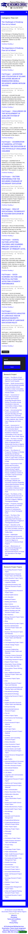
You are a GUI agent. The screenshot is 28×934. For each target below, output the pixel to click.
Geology (7, 735)
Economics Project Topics (12, 678)
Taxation (7, 884)
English (7, 700)
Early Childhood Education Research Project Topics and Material (13, 674)
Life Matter (8, 772)
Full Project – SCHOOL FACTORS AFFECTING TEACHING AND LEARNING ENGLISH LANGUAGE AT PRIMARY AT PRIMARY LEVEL (13, 244)
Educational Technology (12, 693)
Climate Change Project (12, 644)
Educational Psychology (12, 691)
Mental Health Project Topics (13, 809)
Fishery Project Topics (11, 715)
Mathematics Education (12, 794)
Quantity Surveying (10, 862)
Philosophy (8, 831)
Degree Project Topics (11, 662)
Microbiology (9, 811)
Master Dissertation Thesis (13, 792)
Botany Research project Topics (14, 623)
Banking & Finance (10, 599)
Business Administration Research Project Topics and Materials (13, 627)
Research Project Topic (12, 867)
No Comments (7, 31)
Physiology (8, 833)
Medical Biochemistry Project (13, 806)
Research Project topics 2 (12, 869)
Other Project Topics (11, 826)
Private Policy (9, 844)
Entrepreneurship (10, 706)
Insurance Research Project (13, 765)
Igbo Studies (8, 759)
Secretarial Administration (12, 871)
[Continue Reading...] (8, 44)
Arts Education (9, 597)
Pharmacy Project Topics (12, 829)
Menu (2, 12)
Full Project (8, 726)
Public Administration (11, 851)
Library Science (9, 770)
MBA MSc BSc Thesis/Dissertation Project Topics (13, 798)
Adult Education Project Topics (14, 578)
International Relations (11, 768)
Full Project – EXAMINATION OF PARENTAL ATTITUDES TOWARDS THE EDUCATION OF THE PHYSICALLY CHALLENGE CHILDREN (14, 146)
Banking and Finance (11, 601)
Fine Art (21, 29)
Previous (5, 352)
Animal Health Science (11, 594)
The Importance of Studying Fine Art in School (12, 49)
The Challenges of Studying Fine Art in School (12, 23)
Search (6, 359)
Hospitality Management (12, 746)
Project (7, 847)
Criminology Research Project (14, 659)
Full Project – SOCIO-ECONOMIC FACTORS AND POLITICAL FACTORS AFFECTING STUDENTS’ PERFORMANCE (12, 279)
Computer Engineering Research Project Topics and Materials (13, 651)
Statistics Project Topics (12, 882)
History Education (10, 742)
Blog (6, 621)
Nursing (7, 813)
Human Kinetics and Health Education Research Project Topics (13, 750)
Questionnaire (9, 864)
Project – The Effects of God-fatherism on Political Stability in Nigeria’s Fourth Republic (14, 379)
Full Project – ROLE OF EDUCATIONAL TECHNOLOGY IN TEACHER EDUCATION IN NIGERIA (13, 212)
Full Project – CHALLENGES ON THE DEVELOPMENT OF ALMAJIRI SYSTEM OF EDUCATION (14, 114)
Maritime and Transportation (13, 783)
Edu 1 (6, 681)
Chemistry (8, 640)
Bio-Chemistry (9, 614)
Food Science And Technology (14, 718)
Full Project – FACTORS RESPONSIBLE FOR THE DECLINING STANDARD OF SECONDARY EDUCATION (12, 180)
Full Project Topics (10, 729)
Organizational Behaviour (12, 820)
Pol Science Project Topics (12, 838)
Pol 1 (6, 836)
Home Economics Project (12, 744)
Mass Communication (11, 789)
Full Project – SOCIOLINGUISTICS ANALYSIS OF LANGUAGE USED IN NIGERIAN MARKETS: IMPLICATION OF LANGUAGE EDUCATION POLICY (13, 317)
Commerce (8, 647)
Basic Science (9, 604)
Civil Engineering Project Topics (14, 642)
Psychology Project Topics (12, 849)
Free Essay (8, 720)
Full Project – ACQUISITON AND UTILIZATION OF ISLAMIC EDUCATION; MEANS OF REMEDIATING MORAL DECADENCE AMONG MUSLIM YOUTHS (14, 80)
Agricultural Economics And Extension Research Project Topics (13, 586)
